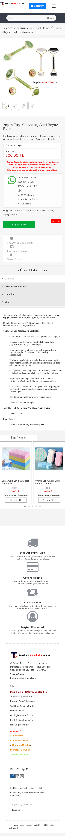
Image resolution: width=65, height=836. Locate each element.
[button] (25, 506)
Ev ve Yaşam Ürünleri (16, 28)
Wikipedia (14, 828)
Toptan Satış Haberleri (21, 696)
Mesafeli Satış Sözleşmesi (22, 701)
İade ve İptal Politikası (20, 724)
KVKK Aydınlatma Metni (21, 720)
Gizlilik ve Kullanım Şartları (22, 706)
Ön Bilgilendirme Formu (21, 715)
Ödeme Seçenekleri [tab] (15, 286)
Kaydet (16, 809)
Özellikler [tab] (9, 278)
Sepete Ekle (19, 224)
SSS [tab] (6, 301)
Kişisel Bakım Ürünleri (47, 28)
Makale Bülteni (17, 710)
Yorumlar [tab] (9, 294)
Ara (52, 18)
